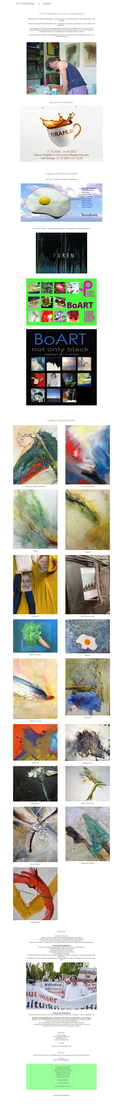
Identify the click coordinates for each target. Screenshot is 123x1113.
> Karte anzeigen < (63, 1080)
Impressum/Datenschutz (61, 1095)
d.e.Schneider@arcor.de (63, 1046)
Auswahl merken (64, 1083)
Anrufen (61, 1043)
